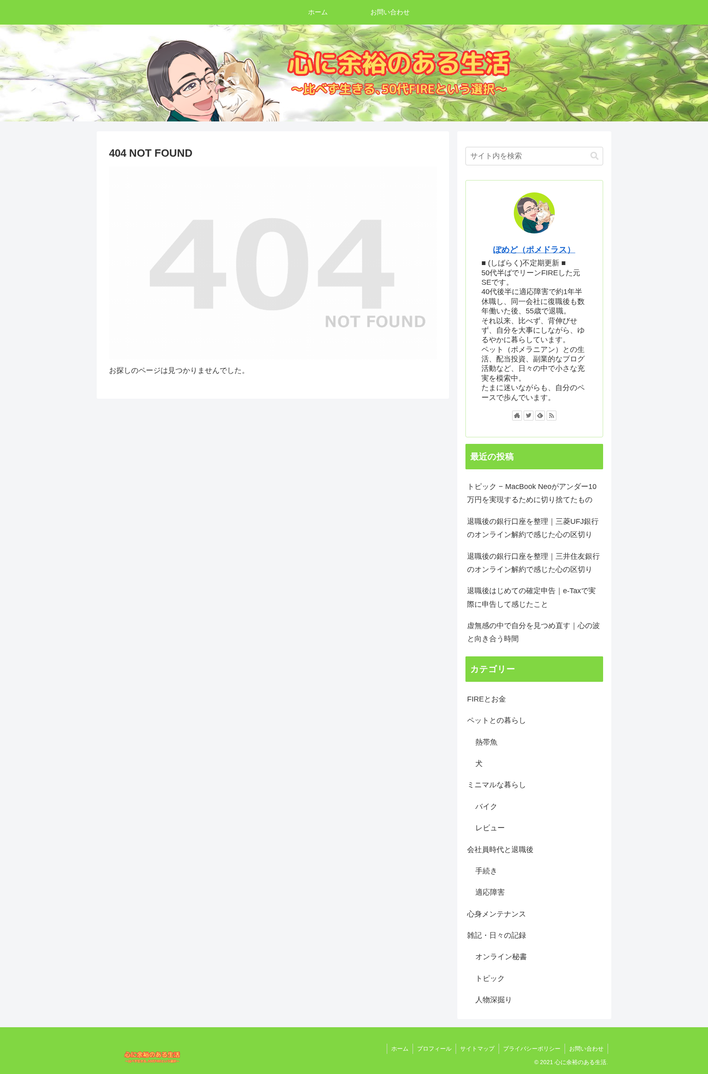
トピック (490, 978)
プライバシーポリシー (531, 1048)
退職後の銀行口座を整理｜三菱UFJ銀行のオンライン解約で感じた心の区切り (533, 528)
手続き (486, 871)
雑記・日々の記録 (496, 935)
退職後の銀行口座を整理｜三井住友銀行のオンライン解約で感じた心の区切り (533, 563)
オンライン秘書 (501, 957)
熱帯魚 (486, 742)
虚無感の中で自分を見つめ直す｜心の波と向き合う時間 (533, 632)
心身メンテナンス (496, 914)
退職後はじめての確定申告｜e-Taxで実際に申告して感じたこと (531, 597)
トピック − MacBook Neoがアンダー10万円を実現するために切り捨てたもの (532, 493)
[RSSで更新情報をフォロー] (551, 415)
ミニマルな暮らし (496, 785)
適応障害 (490, 892)
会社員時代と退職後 (500, 849)
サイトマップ (477, 1048)
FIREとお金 (486, 699)
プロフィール (434, 1048)
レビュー (490, 828)
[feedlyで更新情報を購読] (540, 415)
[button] (594, 156)
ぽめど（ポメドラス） (534, 249)
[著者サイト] (517, 415)
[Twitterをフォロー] (528, 415)
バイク (486, 806)
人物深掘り (493, 1000)
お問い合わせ (586, 1048)
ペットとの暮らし (496, 720)
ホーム (399, 1048)
